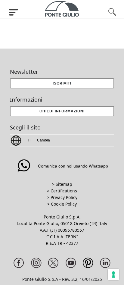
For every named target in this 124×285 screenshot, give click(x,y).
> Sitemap (62, 184)
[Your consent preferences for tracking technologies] (113, 274)
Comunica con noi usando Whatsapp (73, 166)
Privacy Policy (64, 197)
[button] (62, 111)
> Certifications (62, 191)
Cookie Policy (64, 204)
